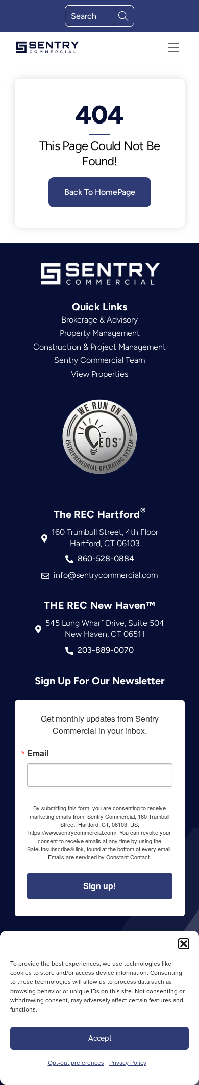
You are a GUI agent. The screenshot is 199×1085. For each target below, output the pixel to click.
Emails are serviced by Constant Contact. (99, 857)
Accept (99, 1037)
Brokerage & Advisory (99, 320)
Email (37, 753)
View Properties (99, 374)
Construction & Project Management (99, 347)
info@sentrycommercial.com (106, 575)
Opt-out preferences (76, 1062)
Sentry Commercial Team (99, 360)
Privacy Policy (127, 1062)
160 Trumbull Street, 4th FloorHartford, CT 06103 (105, 537)
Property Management (100, 333)
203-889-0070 (106, 650)
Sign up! (99, 886)
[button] (184, 944)
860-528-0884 (106, 558)
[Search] (123, 15)
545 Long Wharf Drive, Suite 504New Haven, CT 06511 (104, 628)
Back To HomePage (99, 192)
